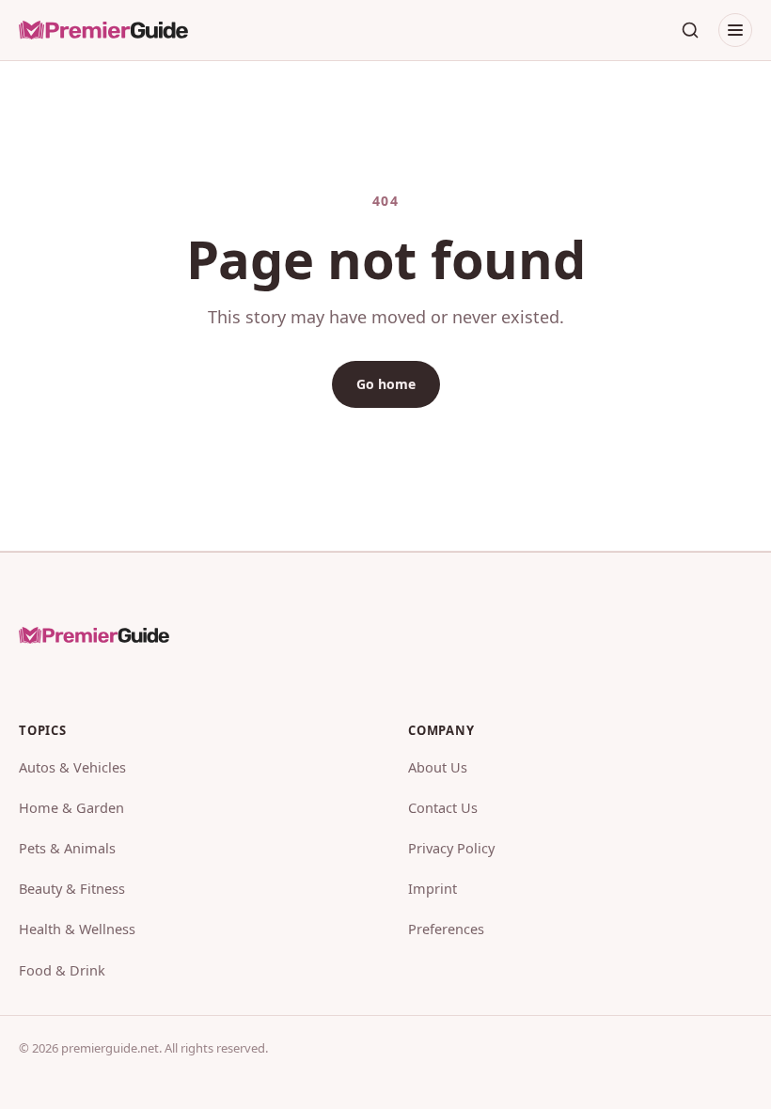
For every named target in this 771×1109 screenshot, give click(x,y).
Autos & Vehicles (72, 767)
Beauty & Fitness (72, 888)
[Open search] (690, 30)
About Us (437, 767)
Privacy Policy (451, 847)
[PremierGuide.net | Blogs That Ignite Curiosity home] (103, 30)
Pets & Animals (67, 847)
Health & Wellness (77, 928)
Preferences (446, 928)
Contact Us (443, 807)
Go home (386, 384)
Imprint (432, 888)
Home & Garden (71, 807)
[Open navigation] (735, 30)
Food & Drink (62, 970)
